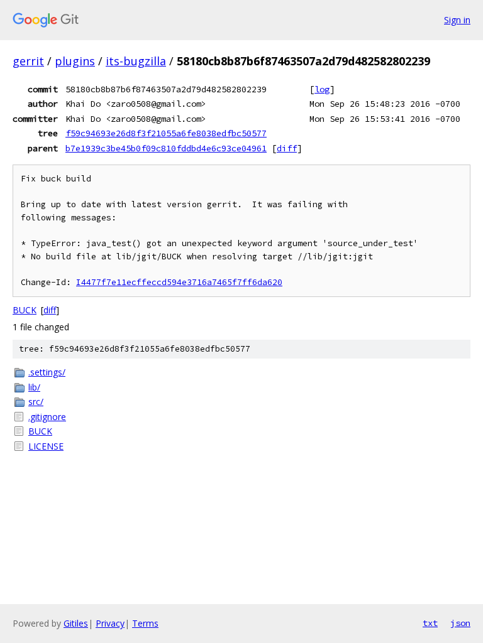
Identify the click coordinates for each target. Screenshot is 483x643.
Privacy (110, 623)
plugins (75, 60)
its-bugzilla (136, 60)
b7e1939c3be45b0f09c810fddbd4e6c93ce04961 (166, 148)
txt (430, 623)
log (322, 89)
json (460, 623)
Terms (145, 623)
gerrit (28, 60)
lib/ (34, 387)
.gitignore (47, 417)
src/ (35, 402)
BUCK (24, 310)
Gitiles (76, 623)
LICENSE (46, 446)
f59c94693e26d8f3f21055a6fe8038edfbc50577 (166, 133)
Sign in (457, 20)
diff (287, 148)
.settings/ (46, 372)
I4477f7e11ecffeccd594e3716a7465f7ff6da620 (179, 282)
